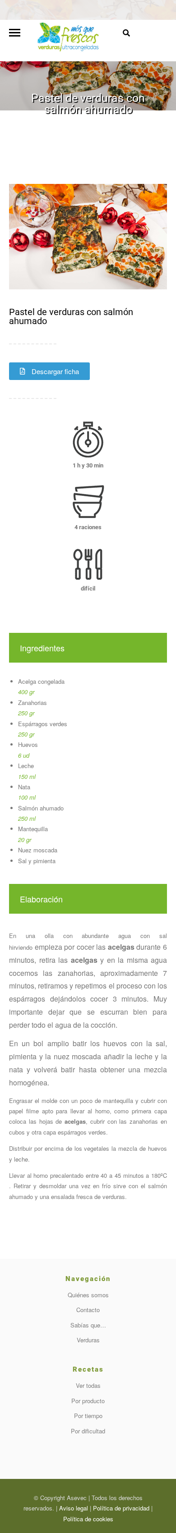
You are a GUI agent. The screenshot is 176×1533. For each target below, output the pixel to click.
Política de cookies (88, 1519)
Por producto (88, 1400)
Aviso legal (73, 1508)
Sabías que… (88, 1325)
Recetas (51, 124)
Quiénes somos (88, 1294)
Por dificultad (88, 1431)
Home (28, 124)
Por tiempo (88, 1415)
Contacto (88, 1309)
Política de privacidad (121, 1508)
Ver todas (88, 1385)
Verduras (88, 1340)
